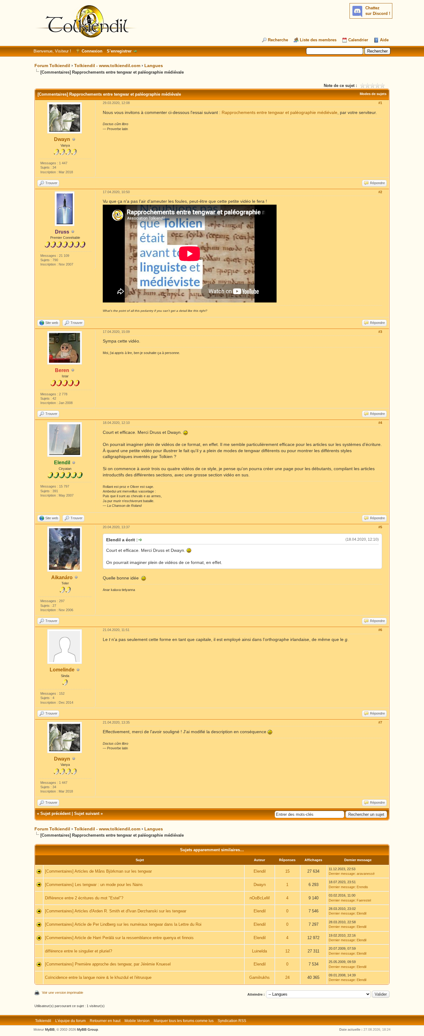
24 (287, 977)
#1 (380, 103)
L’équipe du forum (70, 1021)
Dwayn (62, 139)
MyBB (50, 1029)
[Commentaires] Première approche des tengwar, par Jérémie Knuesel (108, 964)
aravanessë (366, 873)
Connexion (92, 51)
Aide (384, 40)
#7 (380, 722)
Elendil (260, 871)
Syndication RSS (232, 1021)
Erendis (362, 887)
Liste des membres (318, 40)
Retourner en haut (105, 1021)
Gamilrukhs (259, 977)
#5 (380, 527)
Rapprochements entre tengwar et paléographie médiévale (279, 112)
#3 (380, 332)
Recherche (278, 40)
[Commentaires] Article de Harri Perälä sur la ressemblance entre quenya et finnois (119, 937)
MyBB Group (87, 1029)
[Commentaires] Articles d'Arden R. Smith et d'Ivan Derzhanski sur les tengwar (115, 911)
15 (287, 871)
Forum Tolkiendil (52, 65)
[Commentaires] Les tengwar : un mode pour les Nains (94, 884)
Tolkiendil (43, 1021)
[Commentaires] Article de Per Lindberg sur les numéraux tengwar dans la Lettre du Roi (123, 924)
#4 (380, 423)
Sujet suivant (86, 813)
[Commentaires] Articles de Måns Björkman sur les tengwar (98, 871)
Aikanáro (62, 577)
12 (287, 951)
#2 (380, 192)
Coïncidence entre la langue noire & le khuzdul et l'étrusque (98, 977)
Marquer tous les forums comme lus (184, 1021)
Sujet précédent (55, 813)
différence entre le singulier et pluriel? (78, 951)
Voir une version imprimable (62, 992)
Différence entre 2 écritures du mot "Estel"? (84, 898)
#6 (380, 630)
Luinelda (259, 951)
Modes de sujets (373, 94)
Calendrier (358, 40)
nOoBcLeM (260, 898)
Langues (153, 65)
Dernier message (342, 873)
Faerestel (364, 900)
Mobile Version (137, 1021)
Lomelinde (62, 669)
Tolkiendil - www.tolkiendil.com (107, 65)
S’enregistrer (119, 51)
